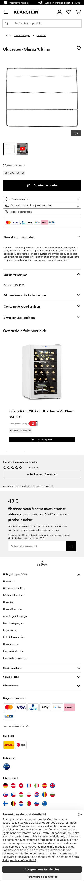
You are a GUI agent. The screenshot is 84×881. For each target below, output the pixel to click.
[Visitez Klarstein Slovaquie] (5, 794)
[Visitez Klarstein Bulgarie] (52, 794)
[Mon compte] (59, 12)
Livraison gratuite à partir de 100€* (62, 2)
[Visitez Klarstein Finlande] (5, 803)
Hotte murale (10, 644)
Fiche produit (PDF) (18, 423)
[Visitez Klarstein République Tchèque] (13, 794)
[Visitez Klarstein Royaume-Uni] (52, 785)
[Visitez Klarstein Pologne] (29, 794)
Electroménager (22, 35)
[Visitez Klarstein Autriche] (13, 785)
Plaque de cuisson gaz (15, 658)
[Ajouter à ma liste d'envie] (79, 48)
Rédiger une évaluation (43, 474)
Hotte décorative (12, 609)
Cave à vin (41, 35)
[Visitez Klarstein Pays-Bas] (21, 803)
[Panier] (78, 12)
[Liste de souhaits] (68, 12)
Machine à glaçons (13, 623)
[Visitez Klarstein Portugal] (29, 803)
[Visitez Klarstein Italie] (36, 785)
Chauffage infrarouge (15, 616)
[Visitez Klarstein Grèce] (44, 804)
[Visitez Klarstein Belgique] (13, 803)
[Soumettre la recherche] (6, 23)
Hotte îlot (8, 602)
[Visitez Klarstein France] (29, 785)
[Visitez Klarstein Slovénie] (36, 803)
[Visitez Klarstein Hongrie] (21, 794)
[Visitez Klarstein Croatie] (36, 794)
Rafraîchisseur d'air (13, 637)
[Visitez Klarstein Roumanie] (44, 794)
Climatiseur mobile (13, 588)
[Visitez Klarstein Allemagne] (5, 785)
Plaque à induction (13, 651)
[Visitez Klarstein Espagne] (44, 785)
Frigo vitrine (9, 630)
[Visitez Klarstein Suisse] (21, 785)
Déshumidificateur (13, 595)
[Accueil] (9, 35)
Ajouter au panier (45, 185)
